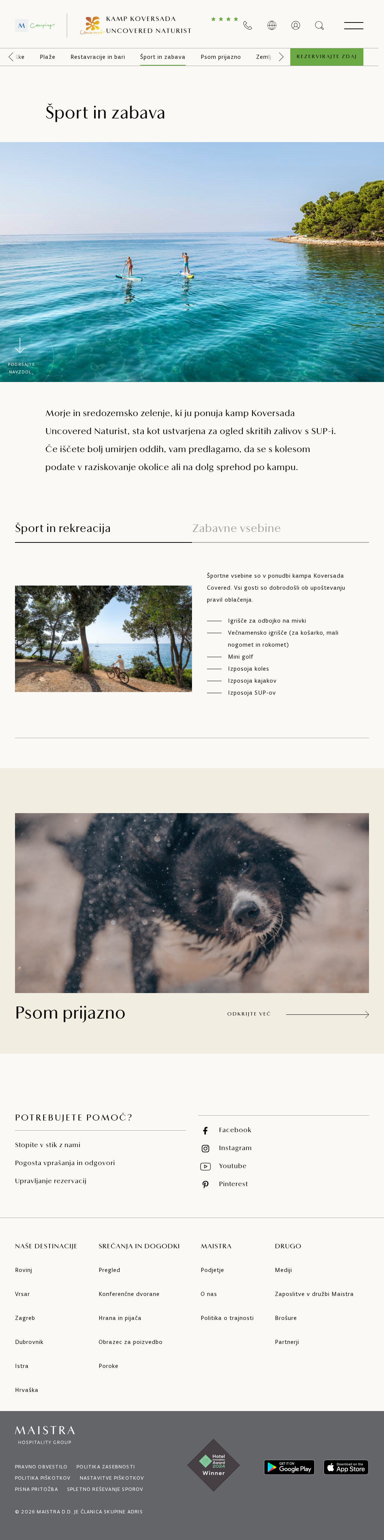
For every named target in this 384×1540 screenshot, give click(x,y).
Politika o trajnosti (227, 1317)
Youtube (233, 1166)
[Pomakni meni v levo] (11, 57)
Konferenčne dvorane (129, 1293)
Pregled (109, 1269)
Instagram (235, 1148)
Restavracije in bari (97, 56)
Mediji (283, 1269)
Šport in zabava (163, 56)
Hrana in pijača (120, 1317)
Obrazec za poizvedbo (131, 1341)
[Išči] (320, 25)
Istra (22, 1365)
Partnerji (287, 1341)
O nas (209, 1293)
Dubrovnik (29, 1341)
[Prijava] (296, 25)
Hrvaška (27, 1389)
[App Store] (346, 1467)
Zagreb (25, 1317)
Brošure (286, 1317)
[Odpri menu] (353, 25)
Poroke (108, 1365)
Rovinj (23, 1269)
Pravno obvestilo (41, 1467)
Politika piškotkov (43, 1478)
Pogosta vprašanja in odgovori (65, 1163)
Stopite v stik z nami (48, 1145)
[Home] (35, 25)
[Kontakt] (248, 25)
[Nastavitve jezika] (272, 25)
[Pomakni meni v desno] (281, 57)
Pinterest (233, 1184)
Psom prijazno (221, 56)
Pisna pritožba (36, 1489)
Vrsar (22, 1293)
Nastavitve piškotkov (112, 1478)
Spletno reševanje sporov (105, 1489)
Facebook (235, 1130)
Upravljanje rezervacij (51, 1181)
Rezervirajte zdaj (327, 57)
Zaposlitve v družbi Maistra (314, 1293)
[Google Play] (289, 1467)
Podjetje (212, 1269)
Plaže (48, 56)
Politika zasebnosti (105, 1467)
